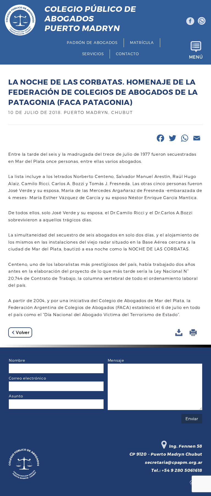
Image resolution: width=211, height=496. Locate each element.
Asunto (16, 396)
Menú (196, 56)
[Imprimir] (194, 333)
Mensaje (116, 360)
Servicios (93, 53)
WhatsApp (202, 21)
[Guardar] (180, 333)
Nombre (17, 360)
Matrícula (142, 42)
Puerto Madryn (90, 18)
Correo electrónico (27, 378)
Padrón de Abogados (92, 42)
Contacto (127, 53)
